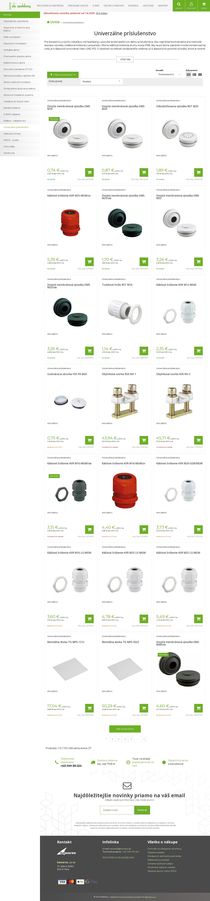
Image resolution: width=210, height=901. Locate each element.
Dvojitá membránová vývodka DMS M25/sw (123, 197)
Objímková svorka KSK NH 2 (173, 374)
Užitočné (148, 5)
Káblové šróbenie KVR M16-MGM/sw (69, 463)
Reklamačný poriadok (158, 860)
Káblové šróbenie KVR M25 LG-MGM (124, 552)
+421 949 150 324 (71, 765)
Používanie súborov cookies (161, 867)
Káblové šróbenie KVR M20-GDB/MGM (179, 463)
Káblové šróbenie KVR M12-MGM (176, 284)
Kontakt (163, 5)
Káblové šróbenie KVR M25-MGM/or (69, 195)
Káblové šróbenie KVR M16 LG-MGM (69, 552)
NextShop (114, 897)
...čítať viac (125, 59)
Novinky (8, 14)
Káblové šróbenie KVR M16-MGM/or (123, 463)
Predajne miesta (78, 5)
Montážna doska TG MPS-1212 (65, 642)
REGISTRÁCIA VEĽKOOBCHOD (118, 857)
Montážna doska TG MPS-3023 (120, 642)
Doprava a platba (156, 852)
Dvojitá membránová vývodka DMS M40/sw (177, 643)
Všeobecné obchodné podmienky (164, 856)
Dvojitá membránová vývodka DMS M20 (123, 107)
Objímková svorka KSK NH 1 (119, 374)
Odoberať (142, 810)
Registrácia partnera (50, 5)
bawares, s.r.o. (66, 862)
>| (144, 739)
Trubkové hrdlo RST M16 (117, 284)
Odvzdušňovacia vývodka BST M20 (177, 106)
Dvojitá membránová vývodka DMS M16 (68, 107)
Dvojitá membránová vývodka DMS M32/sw (68, 286)
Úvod (55, 22)
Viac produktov (125, 729)
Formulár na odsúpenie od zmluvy (165, 848)
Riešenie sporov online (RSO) (162, 871)
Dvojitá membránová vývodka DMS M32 (177, 197)
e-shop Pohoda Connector (130, 897)
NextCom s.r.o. (150, 897)
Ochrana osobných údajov (160, 863)
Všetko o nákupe (114, 5)
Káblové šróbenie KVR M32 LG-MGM (178, 552)
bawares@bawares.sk (120, 848)
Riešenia (133, 5)
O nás (96, 5)
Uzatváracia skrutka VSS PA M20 (67, 374)
